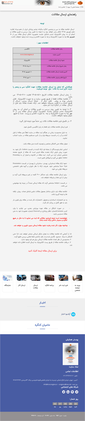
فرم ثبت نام (63, 285)
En (82, 7)
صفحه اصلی (75, 7)
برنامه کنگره (49, 285)
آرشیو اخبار (65, 314)
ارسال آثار (21, 285)
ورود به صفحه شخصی (77, 288)
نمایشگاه (7, 285)
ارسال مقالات (35, 286)
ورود (68, 7)
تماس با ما (62, 7)
